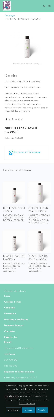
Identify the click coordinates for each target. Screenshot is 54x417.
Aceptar (42, 410)
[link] (7, 6)
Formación (10, 314)
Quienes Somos (12, 302)
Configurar (13, 410)
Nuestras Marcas (13, 325)
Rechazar (28, 410)
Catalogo (10, 15)
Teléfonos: (9, 354)
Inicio (7, 296)
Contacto (9, 331)
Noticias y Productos (16, 320)
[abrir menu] (49, 6)
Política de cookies (27, 403)
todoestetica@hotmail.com (18, 348)
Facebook (9, 378)
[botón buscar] (44, 6)
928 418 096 (10, 366)
